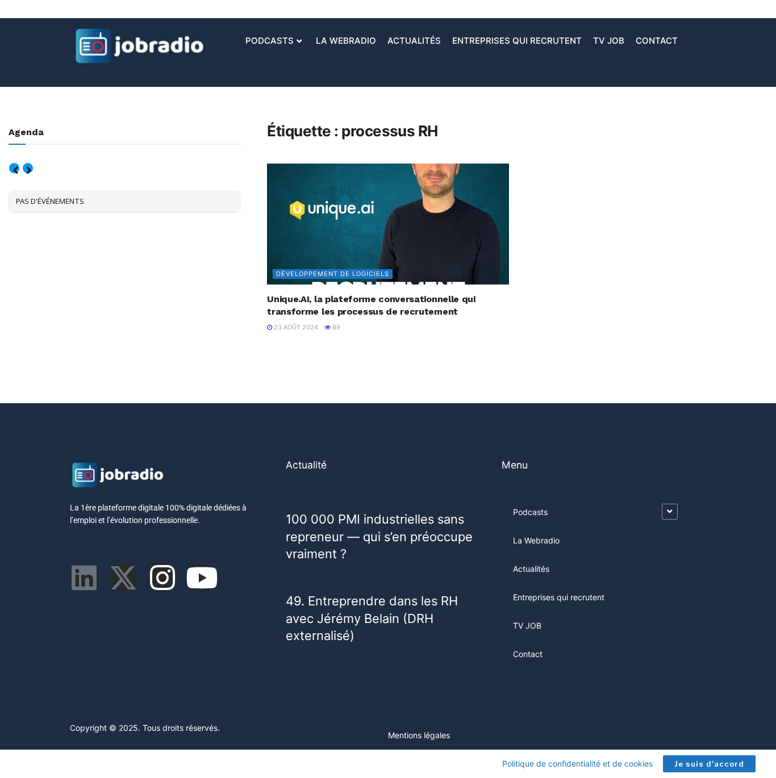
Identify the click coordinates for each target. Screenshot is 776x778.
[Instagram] (162, 577)
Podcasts (269, 40)
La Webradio (346, 40)
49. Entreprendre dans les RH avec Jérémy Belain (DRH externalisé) (372, 618)
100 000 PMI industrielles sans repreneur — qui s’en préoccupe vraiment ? (379, 536)
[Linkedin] (84, 577)
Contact (657, 40)
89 (335, 327)
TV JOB (608, 40)
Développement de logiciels (332, 274)
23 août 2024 (295, 327)
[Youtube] (201, 577)
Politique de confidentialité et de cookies (577, 763)
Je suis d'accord (709, 763)
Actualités (414, 40)
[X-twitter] (123, 577)
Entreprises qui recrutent (517, 40)
